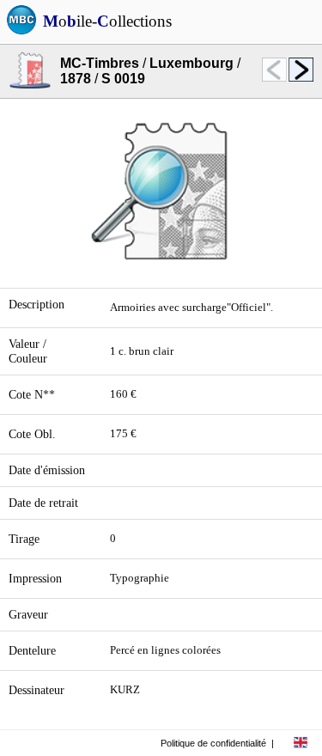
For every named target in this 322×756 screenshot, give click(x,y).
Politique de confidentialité (213, 743)
